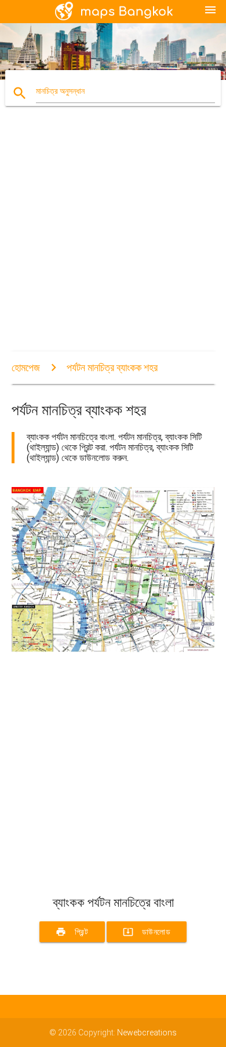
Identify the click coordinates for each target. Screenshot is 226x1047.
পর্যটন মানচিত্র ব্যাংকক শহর (112, 367)
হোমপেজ (26, 367)
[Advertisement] (113, 239)
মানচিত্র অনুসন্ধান (60, 91)
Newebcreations (147, 1032)
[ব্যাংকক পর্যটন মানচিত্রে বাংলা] (113, 649)
